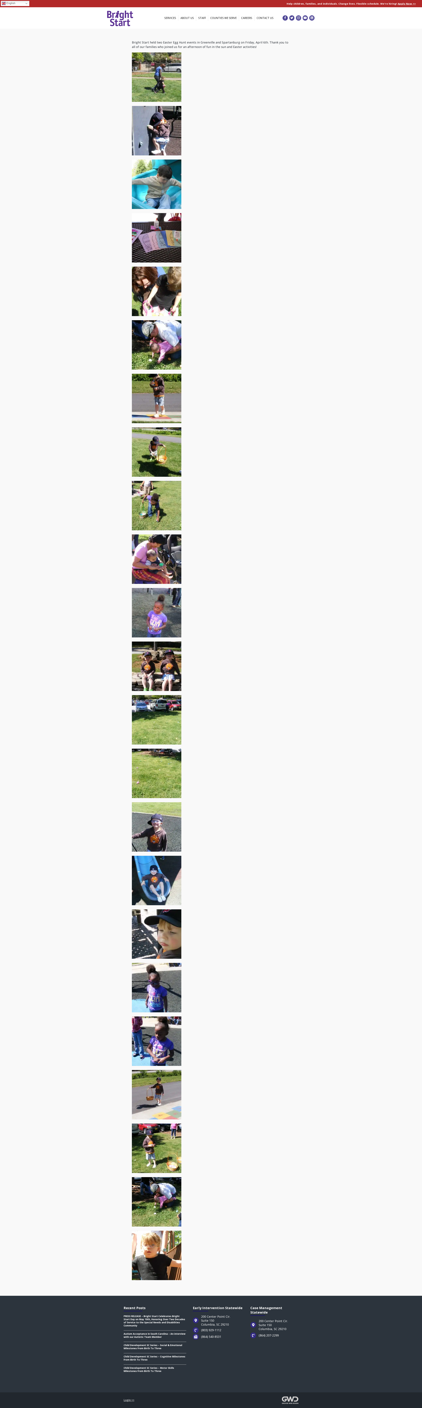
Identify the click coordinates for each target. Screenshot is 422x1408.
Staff (202, 18)
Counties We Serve (223, 18)
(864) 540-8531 (211, 1337)
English (10, 3)
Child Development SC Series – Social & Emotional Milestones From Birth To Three (153, 1347)
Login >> (129, 1400)
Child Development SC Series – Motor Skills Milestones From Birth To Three (149, 1369)
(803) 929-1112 (211, 1330)
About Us (187, 18)
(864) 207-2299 (269, 1335)
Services (170, 18)
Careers (246, 18)
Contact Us (265, 18)
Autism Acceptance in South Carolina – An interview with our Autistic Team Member (154, 1335)
